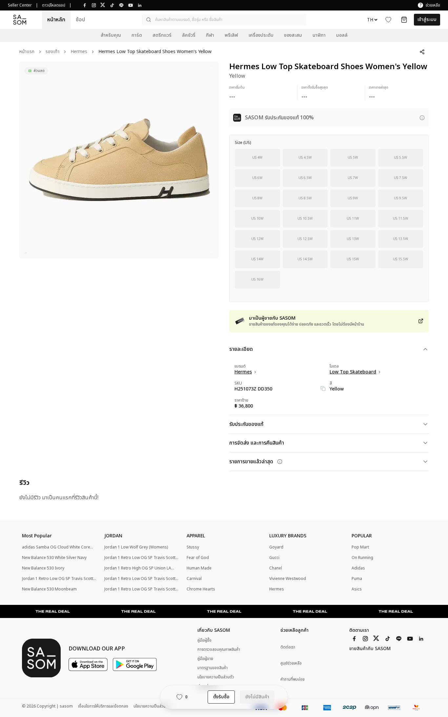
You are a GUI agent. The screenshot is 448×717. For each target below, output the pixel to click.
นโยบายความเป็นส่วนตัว (215, 677)
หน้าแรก (26, 52)
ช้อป (80, 20)
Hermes (79, 52)
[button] (224, 20)
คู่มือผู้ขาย (205, 658)
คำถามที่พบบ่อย (292, 679)
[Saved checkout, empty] (404, 19)
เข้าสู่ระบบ (427, 19)
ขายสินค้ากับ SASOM (370, 649)
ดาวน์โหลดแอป (53, 5)
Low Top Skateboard (353, 372)
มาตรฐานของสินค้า (212, 667)
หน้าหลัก (56, 20)
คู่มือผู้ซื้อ (204, 640)
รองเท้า (52, 52)
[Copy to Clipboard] (323, 388)
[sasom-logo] (19, 20)
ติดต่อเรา (287, 647)
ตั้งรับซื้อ (221, 696)
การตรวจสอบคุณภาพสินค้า (218, 649)
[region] (119, 160)
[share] (422, 51)
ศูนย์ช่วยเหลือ (291, 663)
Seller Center (20, 5)
